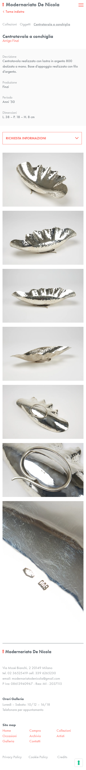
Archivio (35, 736)
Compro (35, 730)
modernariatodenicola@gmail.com (36, 678)
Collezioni (10, 24)
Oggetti (25, 24)
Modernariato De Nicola (32, 4)
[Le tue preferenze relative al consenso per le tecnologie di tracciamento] (79, 763)
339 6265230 (45, 673)
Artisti (60, 736)
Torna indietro (15, 11)
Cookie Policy (38, 757)
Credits (62, 757)
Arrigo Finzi (11, 40)
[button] (42, 138)
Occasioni (10, 736)
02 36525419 (18, 673)
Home (7, 730)
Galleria (8, 741)
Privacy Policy (12, 757)
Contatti (34, 741)
